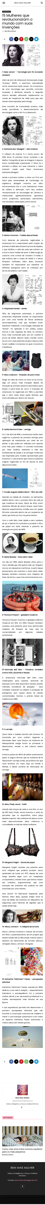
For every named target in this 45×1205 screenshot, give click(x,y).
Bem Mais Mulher (10, 31)
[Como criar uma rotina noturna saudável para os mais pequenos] (22, 1136)
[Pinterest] (21, 39)
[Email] (31, 39)
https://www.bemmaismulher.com (22, 1101)
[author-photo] (22, 1095)
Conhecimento (6, 11)
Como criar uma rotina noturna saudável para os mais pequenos (22, 1150)
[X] (16, 39)
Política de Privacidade (12, 1198)
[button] (3, 3)
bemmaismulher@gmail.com (26, 1180)
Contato (37, 1198)
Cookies (23, 1198)
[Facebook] (11, 39)
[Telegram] (36, 39)
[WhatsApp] (26, 39)
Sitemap (30, 1198)
